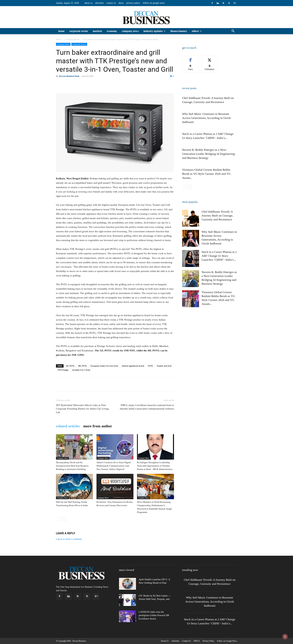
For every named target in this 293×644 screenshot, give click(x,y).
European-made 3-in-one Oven (104, 366)
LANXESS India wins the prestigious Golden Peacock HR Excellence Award (154, 615)
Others (195, 31)
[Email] (106, 83)
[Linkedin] (217, 3)
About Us (88, 3)
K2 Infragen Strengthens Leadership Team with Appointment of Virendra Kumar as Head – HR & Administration (154, 465)
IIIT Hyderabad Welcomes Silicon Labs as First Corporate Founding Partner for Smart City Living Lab (82, 409)
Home (61, 31)
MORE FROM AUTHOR (97, 426)
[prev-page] (58, 519)
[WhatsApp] (82, 83)
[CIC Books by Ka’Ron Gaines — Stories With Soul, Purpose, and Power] (127, 600)
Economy (112, 31)
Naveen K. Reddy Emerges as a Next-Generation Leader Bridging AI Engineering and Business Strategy (208, 154)
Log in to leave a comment (69, 539)
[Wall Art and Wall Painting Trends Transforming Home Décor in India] (74, 486)
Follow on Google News (154, 3)
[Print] (114, 83)
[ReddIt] (98, 83)
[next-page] (63, 519)
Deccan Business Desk (69, 76)
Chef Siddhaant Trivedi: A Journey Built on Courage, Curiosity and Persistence (217, 215)
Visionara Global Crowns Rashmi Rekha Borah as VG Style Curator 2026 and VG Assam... (206, 173)
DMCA (121, 3)
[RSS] (223, 3)
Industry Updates (153, 31)
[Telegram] (129, 83)
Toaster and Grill (164, 366)
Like (190, 58)
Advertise (99, 3)
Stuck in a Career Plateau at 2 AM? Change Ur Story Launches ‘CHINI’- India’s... (219, 255)
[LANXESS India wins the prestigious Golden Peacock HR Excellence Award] (127, 616)
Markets (97, 31)
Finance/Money (178, 31)
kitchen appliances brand (133, 366)
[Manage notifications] (285, 636)
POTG (150, 366)
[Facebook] (212, 3)
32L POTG (70, 366)
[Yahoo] (234, 3)
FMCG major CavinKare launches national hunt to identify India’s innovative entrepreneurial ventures (147, 407)
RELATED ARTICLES (68, 426)
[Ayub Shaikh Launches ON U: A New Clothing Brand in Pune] (127, 584)
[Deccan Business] (146, 17)
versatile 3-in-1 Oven (81, 370)
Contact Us (111, 3)
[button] (233, 31)
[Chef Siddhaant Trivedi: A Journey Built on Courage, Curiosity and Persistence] (190, 218)
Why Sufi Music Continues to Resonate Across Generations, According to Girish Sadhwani (206, 118)
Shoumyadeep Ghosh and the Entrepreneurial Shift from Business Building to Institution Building (72, 465)
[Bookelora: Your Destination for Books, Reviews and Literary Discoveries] (114, 486)
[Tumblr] (121, 83)
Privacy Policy (133, 3)
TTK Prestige (62, 370)
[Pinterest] (75, 83)
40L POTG (82, 366)
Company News (130, 31)
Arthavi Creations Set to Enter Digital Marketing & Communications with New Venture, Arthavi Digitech (113, 465)
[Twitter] (228, 3)
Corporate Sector (78, 31)
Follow (210, 58)
